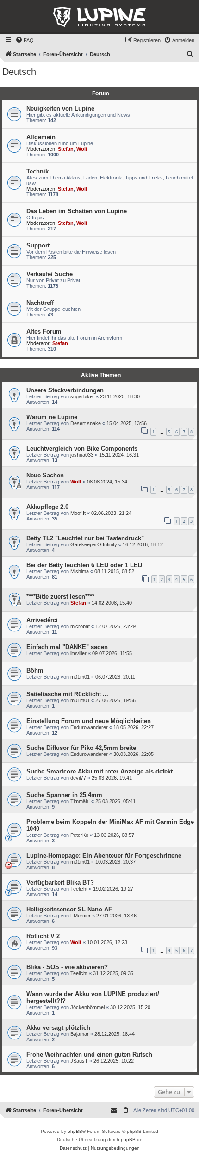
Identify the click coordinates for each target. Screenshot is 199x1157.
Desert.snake (85, 423)
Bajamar (79, 1034)
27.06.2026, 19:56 (115, 700)
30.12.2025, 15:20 (130, 1007)
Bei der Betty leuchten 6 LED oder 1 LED (84, 565)
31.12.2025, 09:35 (113, 973)
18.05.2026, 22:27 (133, 727)
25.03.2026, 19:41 (112, 777)
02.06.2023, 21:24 (111, 513)
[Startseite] (99, 17)
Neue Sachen (45, 475)
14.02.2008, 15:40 (112, 603)
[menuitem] (24, 40)
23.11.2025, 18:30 (120, 396)
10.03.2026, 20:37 (115, 862)
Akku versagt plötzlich (58, 1027)
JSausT (79, 1061)
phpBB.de (132, 1139)
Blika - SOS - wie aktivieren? (67, 967)
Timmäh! (80, 801)
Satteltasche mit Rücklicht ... (67, 694)
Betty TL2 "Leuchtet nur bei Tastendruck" (85, 538)
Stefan (66, 149)
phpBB (75, 1131)
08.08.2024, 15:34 (107, 481)
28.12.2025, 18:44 (114, 1034)
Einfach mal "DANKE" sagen (67, 646)
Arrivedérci (42, 620)
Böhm (35, 670)
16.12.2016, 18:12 (143, 544)
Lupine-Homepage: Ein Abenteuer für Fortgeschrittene (103, 855)
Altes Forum (44, 331)
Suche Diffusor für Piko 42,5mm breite (81, 747)
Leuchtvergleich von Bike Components (81, 448)
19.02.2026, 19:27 (113, 888)
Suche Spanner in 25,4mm (64, 795)
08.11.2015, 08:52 (114, 571)
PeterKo (79, 835)
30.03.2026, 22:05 (133, 754)
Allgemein (41, 137)
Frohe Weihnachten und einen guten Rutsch (89, 1054)
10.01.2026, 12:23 (107, 942)
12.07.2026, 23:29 (115, 626)
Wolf (81, 149)
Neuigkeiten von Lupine (60, 108)
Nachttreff (40, 302)
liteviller (78, 653)
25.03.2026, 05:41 (115, 801)
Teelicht (78, 888)
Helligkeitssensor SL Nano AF (69, 909)
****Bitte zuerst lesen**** (60, 596)
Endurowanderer (89, 727)
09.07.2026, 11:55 (112, 653)
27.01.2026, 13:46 (116, 915)
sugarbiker (82, 396)
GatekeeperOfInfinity (93, 544)
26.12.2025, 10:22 (113, 1061)
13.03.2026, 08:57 (114, 835)
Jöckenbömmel (87, 1007)
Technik (37, 171)
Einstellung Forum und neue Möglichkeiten (88, 721)
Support (38, 245)
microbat (80, 626)
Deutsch (19, 72)
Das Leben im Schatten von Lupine (76, 211)
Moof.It (78, 513)
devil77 (78, 777)
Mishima (79, 571)
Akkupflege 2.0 (47, 506)
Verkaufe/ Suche (49, 274)
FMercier (80, 915)
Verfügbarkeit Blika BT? (60, 882)
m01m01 (80, 677)
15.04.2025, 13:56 (126, 423)
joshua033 (81, 455)
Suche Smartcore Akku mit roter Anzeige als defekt (99, 771)
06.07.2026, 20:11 (115, 677)
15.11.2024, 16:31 (119, 455)
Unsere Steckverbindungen (65, 390)
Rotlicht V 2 (43, 936)
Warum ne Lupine (51, 417)
